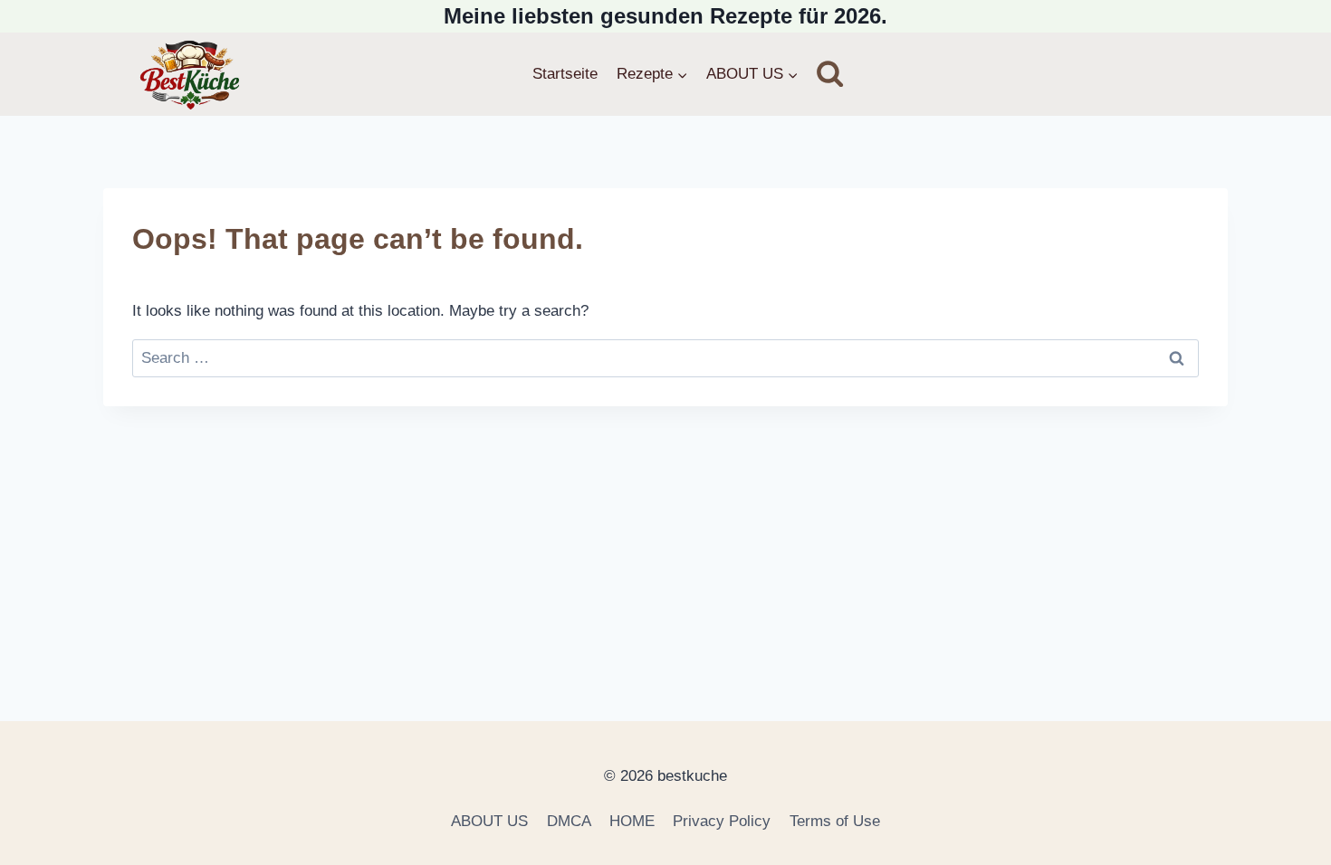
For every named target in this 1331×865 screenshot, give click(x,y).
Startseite (565, 73)
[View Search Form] (830, 74)
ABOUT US (489, 821)
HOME (632, 821)
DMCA (569, 821)
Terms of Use (835, 821)
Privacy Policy (722, 821)
